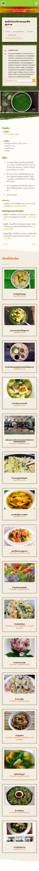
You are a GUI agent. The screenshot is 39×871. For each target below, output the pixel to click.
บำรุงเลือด (31, 65)
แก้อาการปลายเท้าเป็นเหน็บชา (25, 74)
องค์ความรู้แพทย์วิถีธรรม (18, 31)
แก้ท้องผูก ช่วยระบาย (23, 72)
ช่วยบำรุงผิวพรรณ (21, 56)
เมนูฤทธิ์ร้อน (17, 737)
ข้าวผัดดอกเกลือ (19, 662)
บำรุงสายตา (25, 65)
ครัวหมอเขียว (30, 31)
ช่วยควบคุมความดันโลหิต (14, 53)
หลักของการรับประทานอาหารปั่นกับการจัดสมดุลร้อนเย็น (19, 441)
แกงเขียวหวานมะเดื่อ (19, 403)
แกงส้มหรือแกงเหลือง (19, 514)
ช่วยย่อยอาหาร (19, 58)
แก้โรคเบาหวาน (12, 77)
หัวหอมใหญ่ (22, 70)
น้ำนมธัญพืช (9, 134)
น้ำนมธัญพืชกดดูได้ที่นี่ (18, 206)
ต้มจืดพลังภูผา (19, 774)
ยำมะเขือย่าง (19, 810)
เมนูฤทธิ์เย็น (19, 739)
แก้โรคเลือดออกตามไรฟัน (23, 77)
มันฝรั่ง (23, 67)
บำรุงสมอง (18, 65)
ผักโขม (18, 67)
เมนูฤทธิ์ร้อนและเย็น (12, 35)
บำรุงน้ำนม (11, 65)
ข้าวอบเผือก (19, 699)
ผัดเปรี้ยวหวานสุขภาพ (19, 551)
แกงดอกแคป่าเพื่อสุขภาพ (19, 330)
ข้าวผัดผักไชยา (19, 624)
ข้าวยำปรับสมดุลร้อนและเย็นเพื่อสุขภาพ (19, 367)
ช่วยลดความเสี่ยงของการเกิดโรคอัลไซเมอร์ (19, 60)
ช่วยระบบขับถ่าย (28, 58)
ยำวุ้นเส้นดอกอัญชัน (19, 587)
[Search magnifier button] (33, 80)
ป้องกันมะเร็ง (11, 67)
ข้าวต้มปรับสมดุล (19, 294)
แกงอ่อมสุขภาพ (19, 847)
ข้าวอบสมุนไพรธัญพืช (19, 478)
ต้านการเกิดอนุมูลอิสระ (26, 63)
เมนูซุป (15, 72)
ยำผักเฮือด (19, 735)
